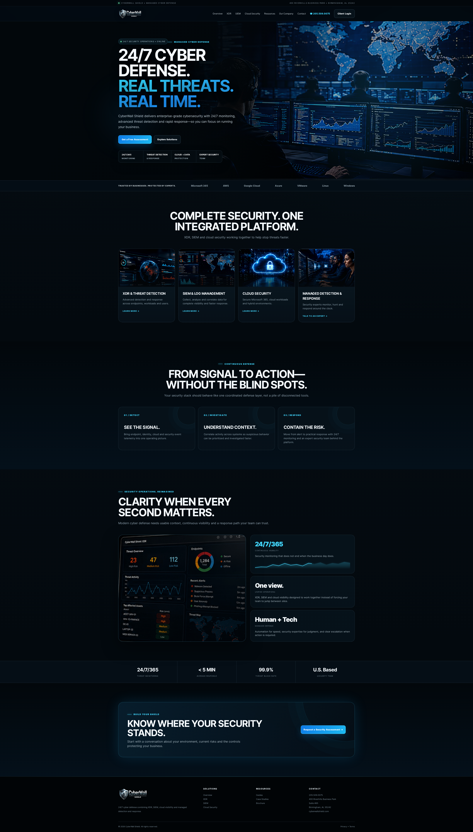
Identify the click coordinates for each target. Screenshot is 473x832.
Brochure (260, 803)
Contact (301, 13)
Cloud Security (252, 13)
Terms (352, 826)
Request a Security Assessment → (323, 729)
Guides (259, 795)
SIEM (238, 13)
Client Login (344, 13)
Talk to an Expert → (315, 316)
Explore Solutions (167, 139)
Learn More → (131, 311)
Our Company (286, 13)
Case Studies (262, 799)
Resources (269, 13)
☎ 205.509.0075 (320, 13)
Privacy (344, 826)
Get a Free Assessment (135, 139)
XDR (229, 13)
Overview (218, 13)
